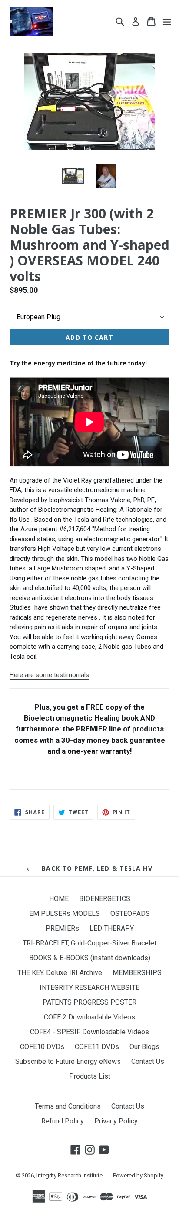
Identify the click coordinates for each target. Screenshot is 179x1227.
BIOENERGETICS (104, 899)
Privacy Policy (116, 1121)
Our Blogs (144, 1047)
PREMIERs (62, 928)
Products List (89, 1076)
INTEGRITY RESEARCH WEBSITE (89, 987)
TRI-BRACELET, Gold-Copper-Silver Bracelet (89, 943)
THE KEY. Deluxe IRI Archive (59, 973)
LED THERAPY (112, 928)
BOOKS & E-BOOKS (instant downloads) (89, 958)
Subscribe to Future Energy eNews (68, 1061)
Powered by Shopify (138, 1175)
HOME (59, 899)
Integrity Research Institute (69, 1175)
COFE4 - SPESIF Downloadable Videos (89, 1032)
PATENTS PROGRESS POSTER (89, 1002)
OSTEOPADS (130, 913)
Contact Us (147, 1061)
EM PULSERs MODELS (64, 913)
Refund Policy (62, 1121)
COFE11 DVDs (97, 1047)
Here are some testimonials (49, 675)
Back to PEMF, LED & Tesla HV (96, 868)
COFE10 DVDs (42, 1047)
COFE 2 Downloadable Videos (89, 1017)
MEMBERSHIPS (137, 973)
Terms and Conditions (68, 1106)
